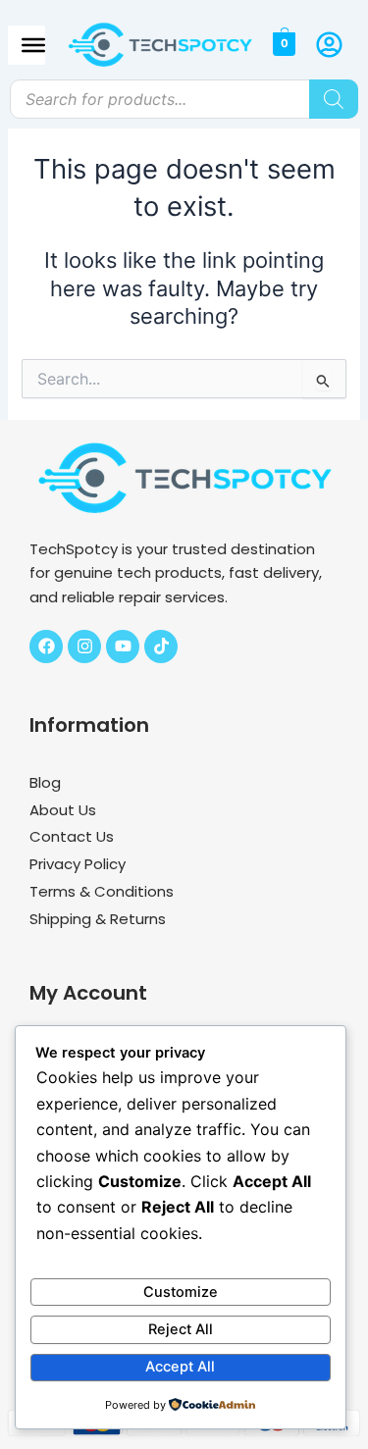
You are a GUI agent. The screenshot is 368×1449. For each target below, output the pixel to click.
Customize (180, 1292)
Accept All (180, 1366)
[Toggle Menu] (33, 44)
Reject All (180, 1329)
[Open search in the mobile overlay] (184, 99)
